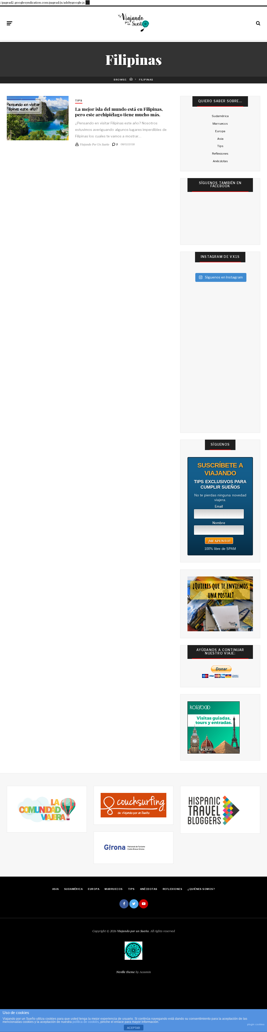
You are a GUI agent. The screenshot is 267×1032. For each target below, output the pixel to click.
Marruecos (220, 123)
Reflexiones (220, 153)
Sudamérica (220, 116)
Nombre (219, 523)
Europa (220, 131)
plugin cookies (255, 1024)
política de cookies (85, 1022)
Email (219, 506)
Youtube (143, 903)
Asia (220, 139)
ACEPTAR (133, 1027)
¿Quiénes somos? (201, 889)
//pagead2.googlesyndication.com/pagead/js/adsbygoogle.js (42, 2)
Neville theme (125, 972)
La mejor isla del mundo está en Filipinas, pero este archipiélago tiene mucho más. (119, 111)
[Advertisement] (88, 2)
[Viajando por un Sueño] (133, 22)
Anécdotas (220, 161)
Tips (78, 100)
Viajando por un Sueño (133, 931)
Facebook (124, 903)
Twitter (133, 903)
